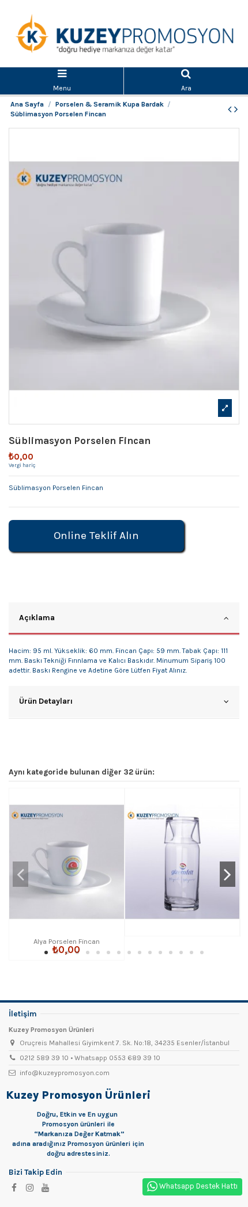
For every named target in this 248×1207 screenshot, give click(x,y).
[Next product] (236, 109)
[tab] (124, 619)
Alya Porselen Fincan (66, 941)
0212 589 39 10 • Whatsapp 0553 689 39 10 (90, 1058)
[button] (46, 952)
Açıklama (37, 617)
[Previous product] (231, 109)
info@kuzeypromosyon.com (65, 1073)
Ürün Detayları (46, 700)
